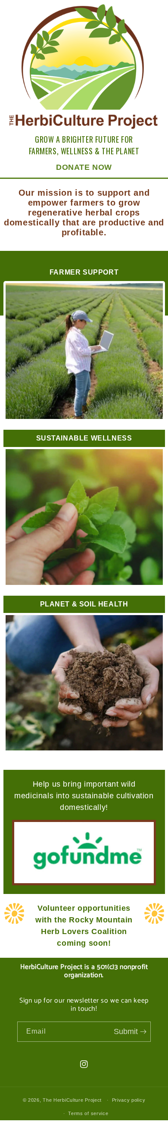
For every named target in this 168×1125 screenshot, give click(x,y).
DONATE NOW (84, 167)
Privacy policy (129, 1100)
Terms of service (88, 1113)
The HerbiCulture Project (72, 1100)
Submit (127, 1031)
